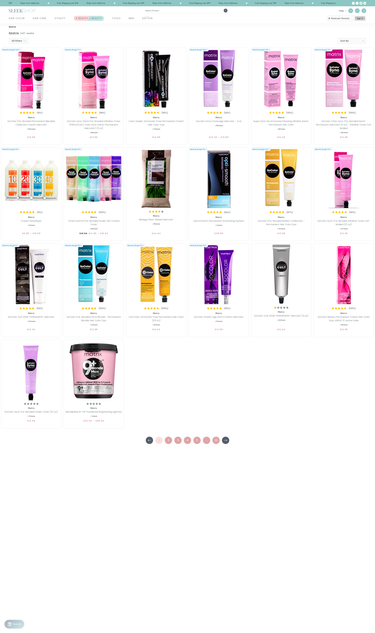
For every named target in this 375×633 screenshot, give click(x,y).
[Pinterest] (364, 3)
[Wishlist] (357, 10)
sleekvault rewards (340, 18)
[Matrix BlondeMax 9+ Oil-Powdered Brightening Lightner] (94, 370)
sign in (360, 18)
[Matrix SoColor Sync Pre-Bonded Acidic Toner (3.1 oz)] (31, 370)
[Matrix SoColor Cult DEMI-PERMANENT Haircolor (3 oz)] (281, 274)
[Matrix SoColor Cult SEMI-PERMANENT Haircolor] (31, 274)
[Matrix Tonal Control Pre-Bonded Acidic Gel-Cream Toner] (94, 178)
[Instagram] (360, 3)
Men (131, 18)
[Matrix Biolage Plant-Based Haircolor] (156, 178)
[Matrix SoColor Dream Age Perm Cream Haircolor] (219, 274)
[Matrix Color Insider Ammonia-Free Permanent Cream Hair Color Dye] (156, 79)
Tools (116, 18)
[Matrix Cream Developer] (31, 178)
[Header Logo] (22, 10)
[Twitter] (357, 3)
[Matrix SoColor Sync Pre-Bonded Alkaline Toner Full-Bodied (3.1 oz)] (344, 178)
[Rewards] (14, 624)
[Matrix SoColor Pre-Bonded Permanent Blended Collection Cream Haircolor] (31, 79)
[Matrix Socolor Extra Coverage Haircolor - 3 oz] (219, 79)
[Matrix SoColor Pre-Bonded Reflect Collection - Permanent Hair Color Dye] (281, 178)
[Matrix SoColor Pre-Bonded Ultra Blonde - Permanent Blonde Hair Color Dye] (94, 274)
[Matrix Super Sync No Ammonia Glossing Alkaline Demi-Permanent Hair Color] (281, 79)
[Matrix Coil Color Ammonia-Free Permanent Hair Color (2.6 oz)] (156, 274)
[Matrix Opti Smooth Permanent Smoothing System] (219, 178)
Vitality (60, 18)
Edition (147, 18)
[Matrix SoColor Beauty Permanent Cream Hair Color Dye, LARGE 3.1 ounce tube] (344, 274)
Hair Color (17, 18)
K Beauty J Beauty (89, 18)
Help (341, 10)
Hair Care (39, 18)
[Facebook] (353, 3)
